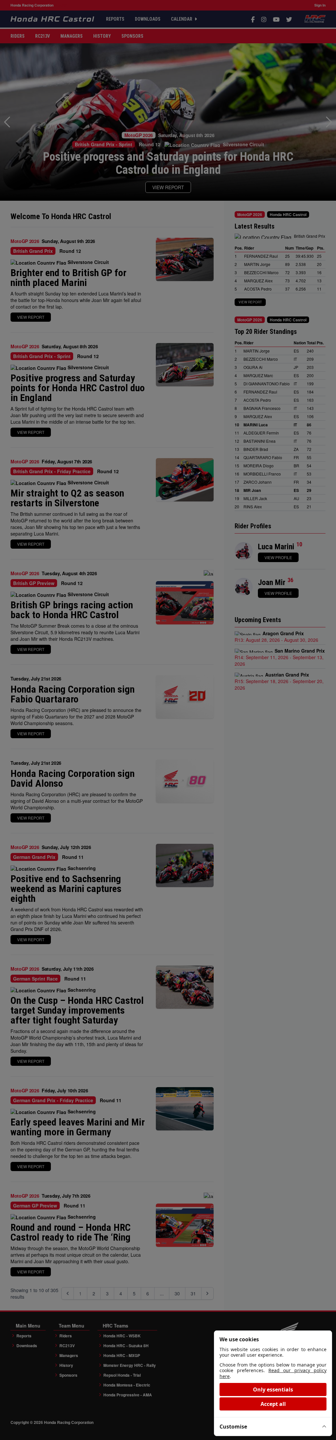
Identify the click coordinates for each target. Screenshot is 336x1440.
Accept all (273, 1404)
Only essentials (273, 1389)
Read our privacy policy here (273, 1373)
